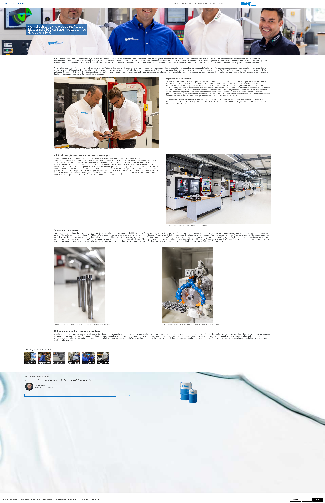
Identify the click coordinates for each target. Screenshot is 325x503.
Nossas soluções (187, 3)
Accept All (317, 499)
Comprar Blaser (217, 3)
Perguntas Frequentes (203, 3)
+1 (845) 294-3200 (130, 395)
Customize (295, 499)
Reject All (306, 499)
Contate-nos (69, 395)
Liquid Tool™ (176, 3)
